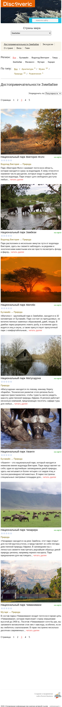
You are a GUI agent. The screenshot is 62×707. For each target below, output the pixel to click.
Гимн (27, 48)
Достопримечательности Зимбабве (21, 44)
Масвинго (29, 62)
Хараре (51, 62)
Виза (19, 48)
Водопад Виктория (40, 57)
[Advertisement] (31, 665)
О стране (8, 48)
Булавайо (23, 57)
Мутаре (41, 62)
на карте (57, 157)
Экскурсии (48, 44)
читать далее (16, 179)
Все (14, 57)
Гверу (55, 57)
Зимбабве (17, 62)
